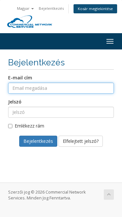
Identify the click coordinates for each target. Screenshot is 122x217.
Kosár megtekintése (95, 8)
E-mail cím (20, 78)
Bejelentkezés (51, 8)
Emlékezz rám (29, 126)
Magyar (24, 8)
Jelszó (14, 102)
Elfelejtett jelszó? (81, 141)
